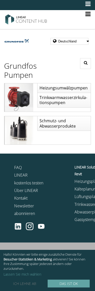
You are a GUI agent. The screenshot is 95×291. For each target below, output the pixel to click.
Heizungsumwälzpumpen (64, 88)
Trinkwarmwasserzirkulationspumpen (63, 100)
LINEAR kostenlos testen (28, 178)
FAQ (18, 167)
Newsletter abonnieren (24, 209)
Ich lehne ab (24, 283)
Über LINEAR (26, 190)
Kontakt (21, 198)
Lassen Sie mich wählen (22, 274)
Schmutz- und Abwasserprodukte (58, 123)
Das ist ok (69, 283)
